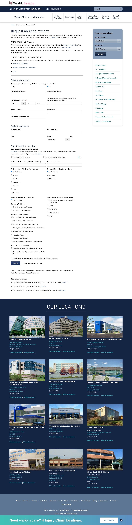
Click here (14, 152)
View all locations (29, 352)
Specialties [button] (69, 17)
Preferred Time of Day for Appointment (60, 169)
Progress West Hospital (20, 238)
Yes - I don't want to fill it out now (55, 157)
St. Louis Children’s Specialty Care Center (26, 224)
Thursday (16, 186)
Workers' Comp (101, 104)
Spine (14, 71)
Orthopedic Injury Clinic (70, 45)
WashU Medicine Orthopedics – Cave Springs (27, 241)
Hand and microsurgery (20, 63)
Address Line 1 (16, 129)
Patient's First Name (18, 91)
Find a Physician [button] (58, 17)
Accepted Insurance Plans (105, 74)
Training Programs (106, 17)
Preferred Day (99, 45)
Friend (51, 206)
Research (113, 501)
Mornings (52, 175)
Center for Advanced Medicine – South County (27, 248)
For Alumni (99, 108)
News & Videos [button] (116, 17)
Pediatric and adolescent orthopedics (24, 67)
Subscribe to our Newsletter (59, 501)
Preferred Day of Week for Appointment (24, 169)
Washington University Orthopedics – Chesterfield (28, 228)
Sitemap (34, 501)
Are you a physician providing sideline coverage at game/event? (32, 84)
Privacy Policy (66, 504)
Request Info (100, 87)
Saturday (15, 193)
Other (51, 216)
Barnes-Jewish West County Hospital (24, 217)
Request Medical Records (104, 117)
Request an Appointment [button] (93, 17)
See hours (109, 520)
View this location (15, 352)
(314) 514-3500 (53, 37)
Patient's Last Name (54, 91)
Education (103, 501)
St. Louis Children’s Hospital (21, 210)
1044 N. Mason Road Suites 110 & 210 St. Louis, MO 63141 (55, 386)
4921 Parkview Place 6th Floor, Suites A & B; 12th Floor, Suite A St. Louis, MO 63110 (22, 345)
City (12, 136)
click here (39, 154)
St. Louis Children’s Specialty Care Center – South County (28, 253)
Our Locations (100, 69)
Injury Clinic (79, 17)
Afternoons (52, 179)
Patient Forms (85, 501)
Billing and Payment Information (106, 78)
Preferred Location (100, 37)
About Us (25, 501)
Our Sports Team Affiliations (105, 99)
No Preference (17, 172)
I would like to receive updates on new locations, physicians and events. (35, 258)
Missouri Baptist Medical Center (23, 231)
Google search (53, 213)
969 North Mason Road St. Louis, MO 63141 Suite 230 (56, 478)
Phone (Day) (51, 109)
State (49, 136)
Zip (71, 136)
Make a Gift (99, 112)
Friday (15, 189)
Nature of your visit (53, 162)
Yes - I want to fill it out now (21, 157)
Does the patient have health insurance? (24, 149)
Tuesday (15, 179)
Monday (15, 175)
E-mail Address (16, 109)
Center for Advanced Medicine (22, 207)
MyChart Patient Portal (103, 82)
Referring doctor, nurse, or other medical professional (61, 201)
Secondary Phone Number (20, 116)
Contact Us (43, 501)
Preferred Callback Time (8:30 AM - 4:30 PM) (26, 162)
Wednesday (16, 182)
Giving (95, 501)
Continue (100, 54)
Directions (74, 501)
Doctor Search (101, 65)
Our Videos (99, 95)
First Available (17, 200)
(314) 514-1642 (65, 47)
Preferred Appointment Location (22, 197)
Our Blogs (99, 91)
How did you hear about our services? (60, 197)
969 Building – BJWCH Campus (23, 221)
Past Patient (53, 209)
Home (13, 25)
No (50, 87)
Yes (14, 87)
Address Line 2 (52, 129)
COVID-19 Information (103, 121)
